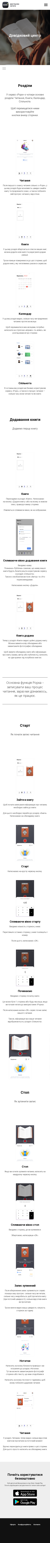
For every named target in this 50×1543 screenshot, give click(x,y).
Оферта (13, 1524)
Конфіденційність (24, 1524)
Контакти (36, 1524)
